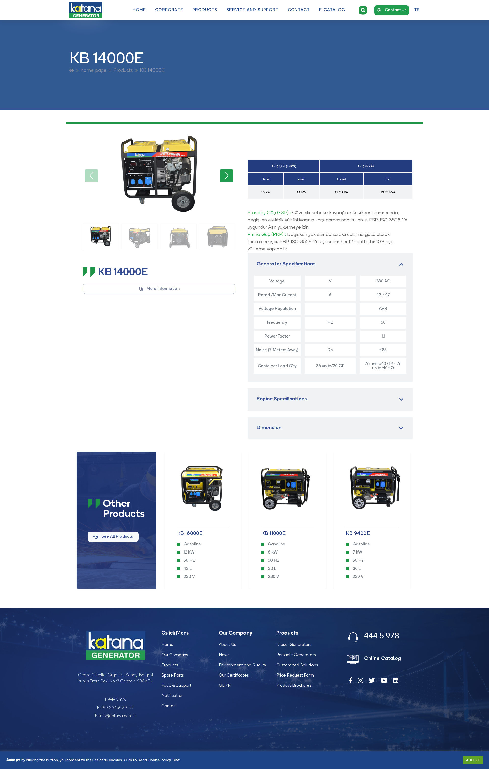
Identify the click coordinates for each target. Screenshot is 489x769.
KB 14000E (152, 70)
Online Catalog (382, 658)
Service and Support (252, 10)
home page (93, 70)
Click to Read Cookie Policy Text (152, 760)
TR (417, 10)
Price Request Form (295, 675)
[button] (226, 175)
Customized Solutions (297, 665)
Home (139, 10)
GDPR (225, 686)
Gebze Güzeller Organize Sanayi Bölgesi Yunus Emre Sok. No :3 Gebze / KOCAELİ (115, 678)
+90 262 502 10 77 (117, 708)
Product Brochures (293, 686)
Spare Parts (172, 675)
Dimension (269, 428)
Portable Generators (296, 655)
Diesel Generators (293, 645)
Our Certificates (234, 675)
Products (204, 10)
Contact (299, 10)
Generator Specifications (286, 264)
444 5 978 (117, 700)
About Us (227, 645)
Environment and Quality (242, 665)
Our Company (174, 655)
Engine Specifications (282, 399)
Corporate (169, 10)
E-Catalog (332, 10)
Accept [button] (473, 760)
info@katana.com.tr (117, 716)
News (224, 655)
